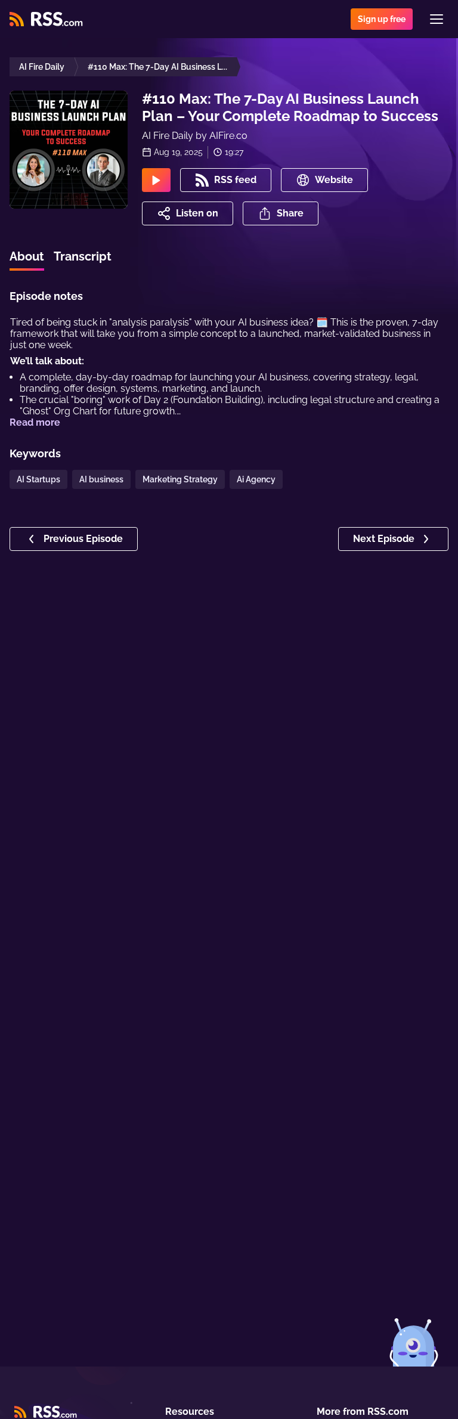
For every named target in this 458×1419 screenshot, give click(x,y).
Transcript (83, 256)
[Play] (156, 180)
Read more (35, 422)
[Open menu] (436, 19)
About (27, 256)
